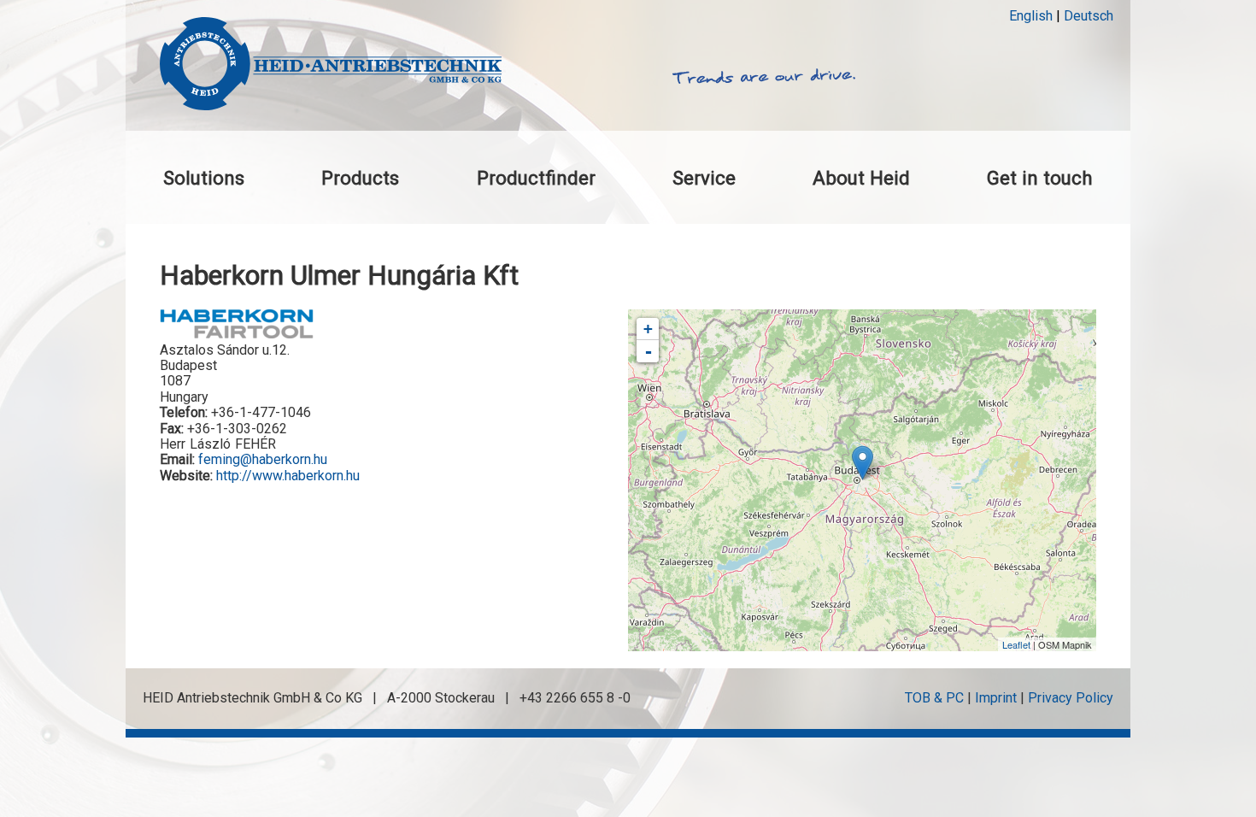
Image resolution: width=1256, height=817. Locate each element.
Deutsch (1088, 16)
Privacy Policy (1070, 698)
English (1031, 16)
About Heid (861, 178)
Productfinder (536, 178)
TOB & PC (934, 698)
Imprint (996, 698)
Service (704, 178)
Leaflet (1016, 644)
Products (360, 178)
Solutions (203, 178)
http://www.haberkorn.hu (288, 475)
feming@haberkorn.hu (262, 459)
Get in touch (1040, 178)
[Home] (331, 65)
